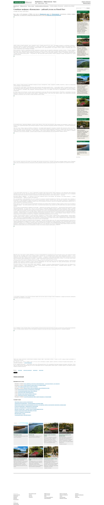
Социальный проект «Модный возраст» (23, 415)
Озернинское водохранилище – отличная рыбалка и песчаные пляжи (29, 403)
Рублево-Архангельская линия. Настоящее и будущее (26, 410)
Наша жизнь (77, 497)
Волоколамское (16, 499)
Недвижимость (39, 1)
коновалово (35, 370)
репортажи (41, 370)
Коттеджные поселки (32, 493)
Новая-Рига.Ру (16, 6)
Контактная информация (79, 494)
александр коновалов (27, 370)
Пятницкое (15, 497)
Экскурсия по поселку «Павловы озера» (26, 395)
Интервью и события (63, 498)
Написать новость (87, 3)
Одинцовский (15, 503)
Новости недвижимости (64, 494)
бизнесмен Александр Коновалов (54, 15)
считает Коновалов (28, 362)
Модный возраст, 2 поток (20, 413)
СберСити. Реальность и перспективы (22, 412)
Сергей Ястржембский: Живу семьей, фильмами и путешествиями (37, 396)
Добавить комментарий (18, 376)
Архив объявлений (47, 498)
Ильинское (15, 498)
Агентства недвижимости (48, 497)
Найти (88, 8)
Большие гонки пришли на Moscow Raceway (27, 393)
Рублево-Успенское (16, 494)
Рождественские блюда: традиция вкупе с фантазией (29, 389)
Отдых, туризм (31, 6)
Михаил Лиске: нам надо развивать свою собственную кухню (36, 388)
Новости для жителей (63, 493)
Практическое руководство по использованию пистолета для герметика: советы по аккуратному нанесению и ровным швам (40, 404)
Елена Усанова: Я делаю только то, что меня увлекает (35, 385)
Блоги (36, 3)
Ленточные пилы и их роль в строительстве (24, 401)
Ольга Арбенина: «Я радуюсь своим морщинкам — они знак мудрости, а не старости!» (42, 383)
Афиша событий (41, 3)
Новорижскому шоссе (44, 14)
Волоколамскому (55, 14)
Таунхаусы (31, 497)
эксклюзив (20, 370)
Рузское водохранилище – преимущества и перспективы (26, 406)
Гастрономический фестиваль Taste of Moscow (27, 391)
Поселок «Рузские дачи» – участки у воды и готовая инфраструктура (29, 409)
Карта (54, 1)
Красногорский (16, 504)
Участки (30, 494)
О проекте (77, 493)
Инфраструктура (48, 1)
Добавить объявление (86, 1)
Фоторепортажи (62, 497)
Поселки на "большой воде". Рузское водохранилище (26, 407)
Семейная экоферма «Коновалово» (42, 6)
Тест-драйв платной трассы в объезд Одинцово (27, 386)
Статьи (46, 3)
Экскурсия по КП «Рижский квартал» (26, 392)
